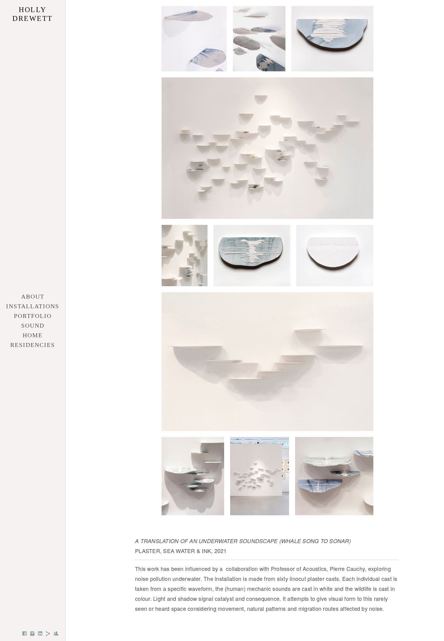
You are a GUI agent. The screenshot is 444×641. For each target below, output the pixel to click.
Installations (32, 306)
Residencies (32, 345)
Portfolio (33, 315)
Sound (32, 325)
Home (33, 335)
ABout (32, 296)
